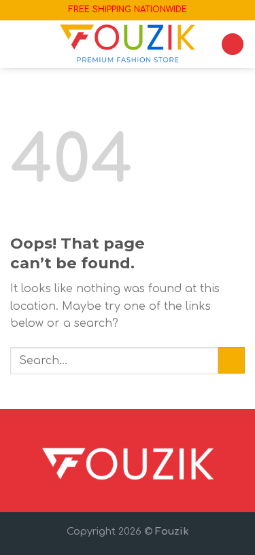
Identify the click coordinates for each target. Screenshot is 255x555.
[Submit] (231, 360)
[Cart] (232, 44)
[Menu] (18, 43)
